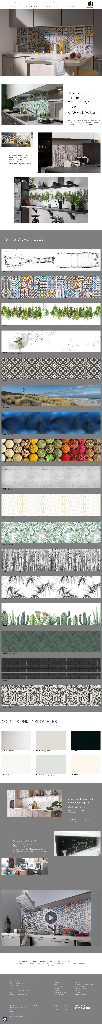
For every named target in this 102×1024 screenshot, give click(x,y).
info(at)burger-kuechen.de (18, 994)
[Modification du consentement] (5, 1019)
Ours (55, 1007)
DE (44, 2)
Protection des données (61, 1009)
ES (53, 2)
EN (47, 2)
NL (51, 2)
